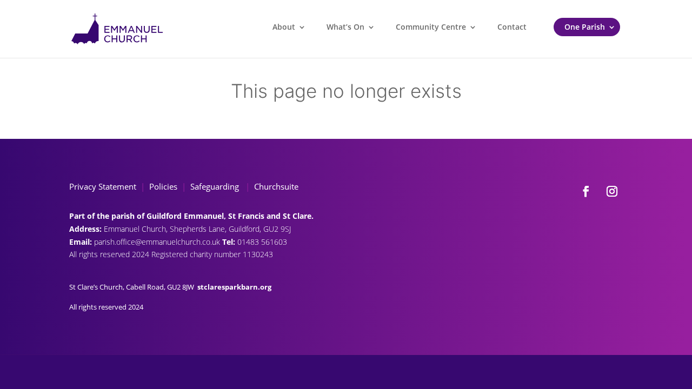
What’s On (345, 27)
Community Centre (431, 27)
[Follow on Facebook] (586, 191)
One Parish (584, 27)
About (283, 27)
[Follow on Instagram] (612, 191)
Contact (512, 27)
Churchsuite (275, 186)
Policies (163, 186)
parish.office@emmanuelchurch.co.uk (158, 242)
